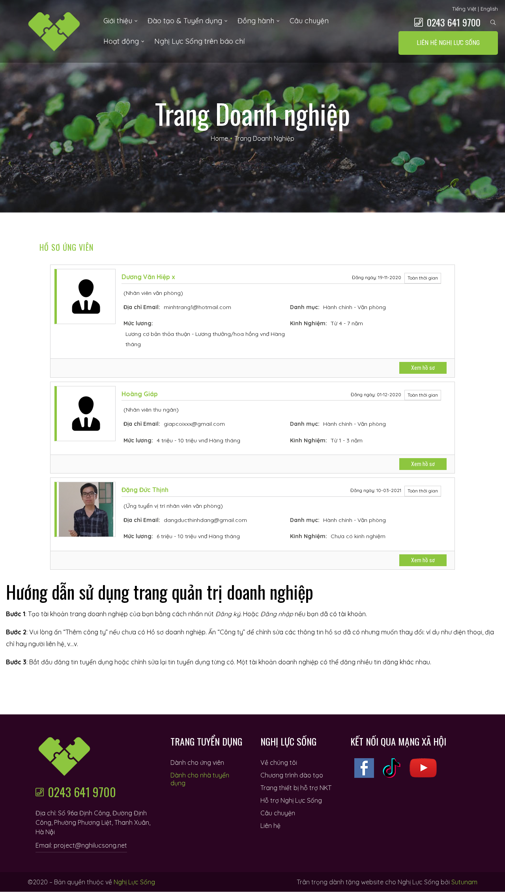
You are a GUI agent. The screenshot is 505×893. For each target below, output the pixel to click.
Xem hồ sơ (423, 368)
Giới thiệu (117, 20)
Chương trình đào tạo (291, 775)
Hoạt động (121, 41)
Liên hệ (270, 826)
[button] (448, 43)
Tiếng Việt (464, 9)
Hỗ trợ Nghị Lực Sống (291, 800)
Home (219, 138)
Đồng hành (256, 20)
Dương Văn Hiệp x (148, 277)
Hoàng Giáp (140, 394)
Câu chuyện (309, 20)
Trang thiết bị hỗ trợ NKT (295, 788)
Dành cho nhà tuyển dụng (199, 779)
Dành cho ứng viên (197, 762)
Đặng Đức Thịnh (145, 490)
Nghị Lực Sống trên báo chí (199, 41)
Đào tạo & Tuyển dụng (185, 20)
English (489, 9)
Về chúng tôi (278, 762)
